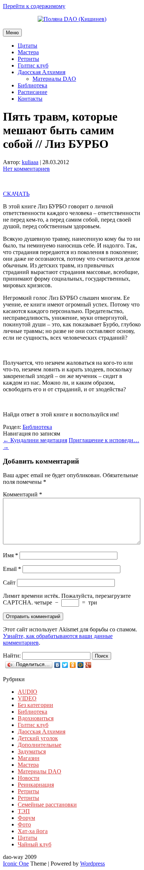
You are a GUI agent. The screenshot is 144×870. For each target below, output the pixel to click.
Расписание (32, 92)
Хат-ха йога (33, 831)
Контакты (30, 99)
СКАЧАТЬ (16, 194)
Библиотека (32, 85)
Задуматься (32, 751)
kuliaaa (30, 162)
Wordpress (92, 863)
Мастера (28, 52)
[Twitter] (65, 665)
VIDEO (27, 698)
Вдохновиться (36, 718)
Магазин (29, 758)
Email (12, 569)
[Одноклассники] (73, 665)
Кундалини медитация (35, 440)
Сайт (9, 582)
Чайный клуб (34, 844)
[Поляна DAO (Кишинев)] (72, 19)
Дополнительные (39, 745)
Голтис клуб (33, 65)
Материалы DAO (54, 79)
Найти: (12, 655)
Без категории (35, 705)
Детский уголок (38, 738)
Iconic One (16, 863)
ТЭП (24, 811)
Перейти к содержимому (34, 6)
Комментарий (22, 494)
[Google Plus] (88, 665)
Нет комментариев (26, 169)
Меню (12, 32)
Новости (29, 778)
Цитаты (27, 45)
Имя (10, 555)
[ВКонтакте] (57, 665)
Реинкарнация (36, 784)
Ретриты (28, 59)
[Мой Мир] (81, 665)
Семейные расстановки (47, 804)
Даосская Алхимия (41, 72)
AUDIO (27, 692)
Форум (26, 818)
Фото (24, 824)
